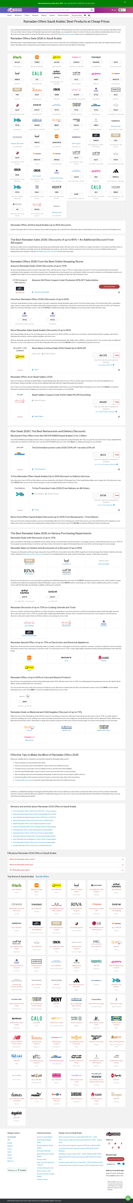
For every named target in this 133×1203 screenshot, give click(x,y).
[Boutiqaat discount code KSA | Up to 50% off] (56, 206)
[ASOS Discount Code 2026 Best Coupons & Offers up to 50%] (56, 89)
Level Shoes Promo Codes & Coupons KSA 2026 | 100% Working (79, 1150)
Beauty (43, 15)
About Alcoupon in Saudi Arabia (45, 1155)
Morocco (10, 1161)
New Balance (17, 1047)
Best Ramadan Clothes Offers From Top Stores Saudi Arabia (34, 842)
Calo (36, 1025)
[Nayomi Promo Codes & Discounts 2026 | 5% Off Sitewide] (116, 1056)
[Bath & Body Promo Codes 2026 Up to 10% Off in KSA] (56, 105)
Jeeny (116, 971)
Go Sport (96, 1085)
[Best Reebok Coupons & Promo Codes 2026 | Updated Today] (96, 1037)
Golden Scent (37, 949)
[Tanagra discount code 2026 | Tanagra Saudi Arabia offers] (116, 1094)
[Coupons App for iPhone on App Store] (89, 15)
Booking (96, 984)
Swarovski (96, 1028)
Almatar (116, 930)
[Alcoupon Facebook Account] (121, 1143)
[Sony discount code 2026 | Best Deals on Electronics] (66, 657)
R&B (16, 1063)
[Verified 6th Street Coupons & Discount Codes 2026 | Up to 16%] (17, 105)
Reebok (96, 1044)
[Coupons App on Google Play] (85, 15)
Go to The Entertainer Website (105, 464)
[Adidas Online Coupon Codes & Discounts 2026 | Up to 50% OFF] (115, 171)
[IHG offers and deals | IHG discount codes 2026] (96, 942)
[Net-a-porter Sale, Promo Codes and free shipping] (16, 1075)
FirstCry (29, 730)
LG (96, 933)
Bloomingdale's (56, 987)
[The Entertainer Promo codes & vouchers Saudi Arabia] (96, 105)
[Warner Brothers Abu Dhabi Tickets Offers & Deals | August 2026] (116, 1037)
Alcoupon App (77, 15)
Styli (36, 1066)
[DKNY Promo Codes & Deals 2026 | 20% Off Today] (56, 999)
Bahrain (10, 1146)
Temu (29, 661)
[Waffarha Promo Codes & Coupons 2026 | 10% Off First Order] (37, 89)
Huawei (103, 661)
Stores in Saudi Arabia (44, 1137)
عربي (114, 9)
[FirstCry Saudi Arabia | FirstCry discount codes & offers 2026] (56, 120)
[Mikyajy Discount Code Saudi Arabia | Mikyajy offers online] (76, 1075)
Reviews (35, 15)
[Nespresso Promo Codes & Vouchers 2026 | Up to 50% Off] (16, 1018)
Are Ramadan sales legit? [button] (20, 870)
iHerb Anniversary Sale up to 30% (50, 3)
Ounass (16, 914)
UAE (8, 1140)
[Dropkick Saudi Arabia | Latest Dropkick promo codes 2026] (16, 1113)
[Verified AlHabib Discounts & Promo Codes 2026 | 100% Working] (115, 187)
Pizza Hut (116, 1082)
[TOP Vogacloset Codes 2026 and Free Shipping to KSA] (76, 73)
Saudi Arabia (11, 1137)
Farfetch (16, 930)
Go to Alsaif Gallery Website (105, 412)
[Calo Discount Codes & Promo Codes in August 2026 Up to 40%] (37, 73)
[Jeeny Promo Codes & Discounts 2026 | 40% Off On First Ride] (96, 73)
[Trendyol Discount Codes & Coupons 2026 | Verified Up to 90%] (96, 57)
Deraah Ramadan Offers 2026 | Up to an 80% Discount (32, 845)
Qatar (9, 1152)
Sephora (96, 1066)
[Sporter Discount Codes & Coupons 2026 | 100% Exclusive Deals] (115, 89)
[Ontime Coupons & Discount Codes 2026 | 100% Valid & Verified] (76, 961)
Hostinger (96, 895)
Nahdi (56, 914)
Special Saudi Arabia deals (44, 1141)
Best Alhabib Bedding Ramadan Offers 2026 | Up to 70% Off (34, 817)
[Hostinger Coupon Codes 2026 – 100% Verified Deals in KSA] (96, 885)
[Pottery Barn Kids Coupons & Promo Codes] (16, 980)
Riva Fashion (29, 574)
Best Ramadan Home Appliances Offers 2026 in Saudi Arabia (34, 839)
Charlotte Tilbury (96, 1006)
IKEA (116, 1028)
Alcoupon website (68, 34)
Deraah (56, 1082)
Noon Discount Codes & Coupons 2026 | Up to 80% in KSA (79, 1145)
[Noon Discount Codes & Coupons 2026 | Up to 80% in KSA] (56, 57)
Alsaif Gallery (38, 416)
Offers (27, 15)
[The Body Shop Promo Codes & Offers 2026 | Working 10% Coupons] (16, 999)
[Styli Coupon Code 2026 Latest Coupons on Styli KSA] (36, 1056)
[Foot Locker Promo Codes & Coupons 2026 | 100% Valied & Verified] (76, 1056)
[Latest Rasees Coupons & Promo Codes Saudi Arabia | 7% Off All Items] (76, 1018)
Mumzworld (29, 740)
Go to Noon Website (105, 365)
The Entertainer (39, 469)
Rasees (76, 1025)
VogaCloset (66, 574)
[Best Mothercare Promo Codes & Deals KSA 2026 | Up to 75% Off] (37, 120)
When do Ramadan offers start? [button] (22, 859)
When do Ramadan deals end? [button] (21, 865)
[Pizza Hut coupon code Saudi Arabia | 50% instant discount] (116, 1075)
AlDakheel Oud (36, 1082)
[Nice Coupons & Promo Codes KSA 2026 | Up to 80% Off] (76, 1037)
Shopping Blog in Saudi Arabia (45, 1147)
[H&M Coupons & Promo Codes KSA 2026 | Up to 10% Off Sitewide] (115, 57)
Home (9, 15)
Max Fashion (29, 564)
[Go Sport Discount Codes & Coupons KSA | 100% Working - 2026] (96, 1075)
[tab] (66, 859)
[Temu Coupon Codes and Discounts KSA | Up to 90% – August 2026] (37, 57)
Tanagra (116, 1102)
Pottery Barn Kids (16, 990)
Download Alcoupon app (23, 780)
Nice (76, 1047)
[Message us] (128, 1198)
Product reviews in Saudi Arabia (45, 1175)
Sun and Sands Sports (56, 1025)
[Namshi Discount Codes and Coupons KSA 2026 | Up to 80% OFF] (56, 72)
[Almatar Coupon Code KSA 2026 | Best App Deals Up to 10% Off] (115, 73)
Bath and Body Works (56, 968)
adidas (76, 990)
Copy (117, 355)
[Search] (91, 10)
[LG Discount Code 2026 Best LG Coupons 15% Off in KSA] (96, 923)
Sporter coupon (42, 1179)
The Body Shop (16, 1009)
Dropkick (16, 1121)
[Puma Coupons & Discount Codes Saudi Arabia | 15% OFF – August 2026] (36, 1094)
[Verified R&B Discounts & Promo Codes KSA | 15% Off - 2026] (16, 1056)
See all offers (42, 876)
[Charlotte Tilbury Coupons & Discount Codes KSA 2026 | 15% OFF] (96, 999)
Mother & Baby (63, 15)
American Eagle (103, 564)
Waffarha (36, 1047)
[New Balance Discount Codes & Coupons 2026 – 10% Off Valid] (16, 1037)
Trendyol (36, 911)
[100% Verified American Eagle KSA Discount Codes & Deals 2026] (104, 561)
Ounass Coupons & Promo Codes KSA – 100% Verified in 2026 (81, 1162)
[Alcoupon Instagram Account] (109, 1143)
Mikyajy (76, 1085)
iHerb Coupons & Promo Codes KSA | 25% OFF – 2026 (78, 1137)
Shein (116, 914)
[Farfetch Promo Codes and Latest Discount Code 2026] (115, 121)
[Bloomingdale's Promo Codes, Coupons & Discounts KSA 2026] (56, 980)
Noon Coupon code (44, 1171)
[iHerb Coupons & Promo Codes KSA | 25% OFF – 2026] (17, 57)
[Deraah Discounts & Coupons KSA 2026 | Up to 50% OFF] (56, 1075)
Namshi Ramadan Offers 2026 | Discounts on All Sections (33, 820)
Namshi (116, 892)
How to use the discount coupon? (45, 1163)
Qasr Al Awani (29, 626)
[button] (125, 2)
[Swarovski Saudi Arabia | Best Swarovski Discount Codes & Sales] (96, 1018)
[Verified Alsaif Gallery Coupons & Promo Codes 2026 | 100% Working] (37, 204)
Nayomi (116, 1066)
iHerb (16, 892)
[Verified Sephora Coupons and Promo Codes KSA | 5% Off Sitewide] (96, 120)
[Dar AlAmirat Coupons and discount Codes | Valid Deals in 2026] (37, 187)
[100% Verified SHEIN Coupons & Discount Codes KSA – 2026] (37, 105)
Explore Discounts (17, 143)
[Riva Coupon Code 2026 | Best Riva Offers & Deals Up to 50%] (29, 571)
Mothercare (66, 730)
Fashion (52, 15)
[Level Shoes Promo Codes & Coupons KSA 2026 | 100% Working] (17, 73)
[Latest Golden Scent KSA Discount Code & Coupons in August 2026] (115, 105)
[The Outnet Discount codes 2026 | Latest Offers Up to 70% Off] (36, 980)
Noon (36, 370)
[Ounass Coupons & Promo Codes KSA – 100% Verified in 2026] (17, 137)
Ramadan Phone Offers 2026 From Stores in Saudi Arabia (33, 833)
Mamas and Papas (103, 730)
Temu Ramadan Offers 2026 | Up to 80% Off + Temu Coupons (34, 811)
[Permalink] (32, 292)
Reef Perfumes (116, 1006)
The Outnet (36, 987)
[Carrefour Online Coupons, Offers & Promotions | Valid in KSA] (96, 89)
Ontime (76, 971)
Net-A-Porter (17, 1079)
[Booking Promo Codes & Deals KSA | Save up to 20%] (96, 980)
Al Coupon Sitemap (43, 1151)
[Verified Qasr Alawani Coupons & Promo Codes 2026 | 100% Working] (76, 89)
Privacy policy (42, 1159)
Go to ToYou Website (105, 505)
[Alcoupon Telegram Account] (118, 1147)
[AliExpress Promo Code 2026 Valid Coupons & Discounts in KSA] (96, 904)
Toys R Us (56, 1104)
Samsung (76, 1102)
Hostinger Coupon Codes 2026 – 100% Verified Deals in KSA (80, 1154)
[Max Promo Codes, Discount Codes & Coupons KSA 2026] (17, 89)
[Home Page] (14, 10)
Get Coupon (76, 143)
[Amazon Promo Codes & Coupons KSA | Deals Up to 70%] (96, 135)
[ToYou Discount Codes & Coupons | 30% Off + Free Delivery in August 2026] (17, 120)
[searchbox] (64, 10)
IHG (96, 949)
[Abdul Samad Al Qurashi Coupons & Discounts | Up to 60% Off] (17, 204)
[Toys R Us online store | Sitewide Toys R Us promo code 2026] (56, 1094)
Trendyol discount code (45, 1168)
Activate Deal (115, 126)
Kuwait (9, 1143)
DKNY (56, 1006)
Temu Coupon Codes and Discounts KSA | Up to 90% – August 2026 (80, 1141)
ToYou (36, 510)
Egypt (9, 1155)
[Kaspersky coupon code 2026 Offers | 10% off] (96, 961)
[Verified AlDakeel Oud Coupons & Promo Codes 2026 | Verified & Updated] (36, 1075)
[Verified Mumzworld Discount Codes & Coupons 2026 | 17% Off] (76, 57)
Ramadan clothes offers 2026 (33, 554)
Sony (66, 661)
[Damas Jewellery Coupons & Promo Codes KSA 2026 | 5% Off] (16, 1094)
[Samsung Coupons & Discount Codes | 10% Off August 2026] (76, 1094)
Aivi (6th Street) (76, 930)
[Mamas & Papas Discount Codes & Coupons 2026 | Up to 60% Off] (76, 105)
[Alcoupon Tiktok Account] (112, 1147)
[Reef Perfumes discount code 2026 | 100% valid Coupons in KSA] (116, 999)
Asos (56, 952)
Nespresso (17, 1028)
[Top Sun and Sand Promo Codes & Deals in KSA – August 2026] (56, 1018)
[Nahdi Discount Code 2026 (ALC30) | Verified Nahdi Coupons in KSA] (56, 904)
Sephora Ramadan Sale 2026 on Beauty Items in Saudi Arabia (34, 827)
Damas (17, 1104)
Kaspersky (96, 968)
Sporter (36, 971)
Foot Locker (76, 1066)
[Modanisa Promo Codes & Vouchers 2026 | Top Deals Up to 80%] (76, 120)
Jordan (9, 1158)
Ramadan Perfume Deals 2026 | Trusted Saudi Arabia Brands (34, 836)
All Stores (18, 15)
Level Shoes (66, 564)
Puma (36, 1102)
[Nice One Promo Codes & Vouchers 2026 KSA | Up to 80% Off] (24, 696)
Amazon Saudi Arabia (41, 292)
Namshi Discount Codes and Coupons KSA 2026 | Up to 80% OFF (80, 1158)
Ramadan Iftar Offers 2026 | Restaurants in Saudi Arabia (32, 830)
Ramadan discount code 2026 (47, 251)
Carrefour (103, 626)
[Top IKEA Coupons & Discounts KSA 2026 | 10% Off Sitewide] (116, 1018)
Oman (9, 1149)
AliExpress (96, 914)
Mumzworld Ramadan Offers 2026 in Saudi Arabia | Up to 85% (34, 814)
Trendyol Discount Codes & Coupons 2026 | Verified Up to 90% (81, 1165)
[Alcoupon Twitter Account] (115, 1143)
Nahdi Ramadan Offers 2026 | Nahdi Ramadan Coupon (32, 824)
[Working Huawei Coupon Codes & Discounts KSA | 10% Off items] (104, 657)
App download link (115, 1159)
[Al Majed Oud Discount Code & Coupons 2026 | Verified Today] (56, 187)
